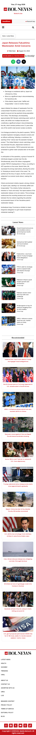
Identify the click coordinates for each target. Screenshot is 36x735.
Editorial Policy (7, 712)
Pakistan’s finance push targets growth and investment (24, 281)
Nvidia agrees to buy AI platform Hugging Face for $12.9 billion (24, 307)
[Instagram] (25, 725)
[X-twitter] (16, 725)
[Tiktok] (30, 725)
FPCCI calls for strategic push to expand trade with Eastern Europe (25, 268)
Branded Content (7, 701)
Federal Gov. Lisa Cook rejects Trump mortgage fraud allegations (24, 255)
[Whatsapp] (6, 725)
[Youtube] (20, 725)
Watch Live (18, 13)
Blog (3, 716)
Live (2, 695)
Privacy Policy (6, 705)
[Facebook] (11, 725)
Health (3, 663)
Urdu (3, 691)
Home (4, 36)
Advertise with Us (7, 688)
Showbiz (4, 667)
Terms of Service (7, 709)
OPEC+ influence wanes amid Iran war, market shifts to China (24, 320)
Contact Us (5, 684)
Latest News (10, 36)
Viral (3, 674)
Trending (4, 671)
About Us (4, 680)
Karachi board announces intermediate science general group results (25, 230)
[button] (13, 62)
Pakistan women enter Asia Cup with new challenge (24, 294)
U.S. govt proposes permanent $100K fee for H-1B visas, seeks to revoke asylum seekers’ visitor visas (18, 636)
